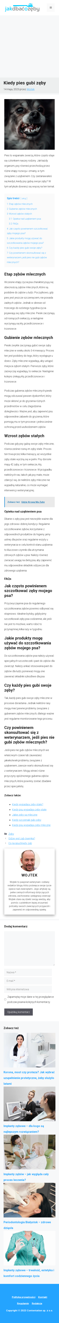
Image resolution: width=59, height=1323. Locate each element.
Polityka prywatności (23, 1297)
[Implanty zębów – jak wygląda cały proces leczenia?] (29, 1153)
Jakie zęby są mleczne (24, 814)
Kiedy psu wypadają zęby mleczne (31, 825)
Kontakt (42, 1297)
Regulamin (23, 1303)
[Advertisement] (29, 46)
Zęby (11, 833)
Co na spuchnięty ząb (20, 843)
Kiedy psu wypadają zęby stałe (29, 809)
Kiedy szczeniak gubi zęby (26, 819)
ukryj (24, 198)
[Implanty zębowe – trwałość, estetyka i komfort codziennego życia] (29, 1249)
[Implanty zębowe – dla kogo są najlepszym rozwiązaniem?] (29, 1105)
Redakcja (37, 1303)
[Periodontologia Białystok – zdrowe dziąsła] (29, 1201)
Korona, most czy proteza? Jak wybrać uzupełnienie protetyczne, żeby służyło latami (29, 1077)
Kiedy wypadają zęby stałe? (27, 804)
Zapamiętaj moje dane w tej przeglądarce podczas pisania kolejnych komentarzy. (30, 999)
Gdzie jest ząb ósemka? (21, 838)
